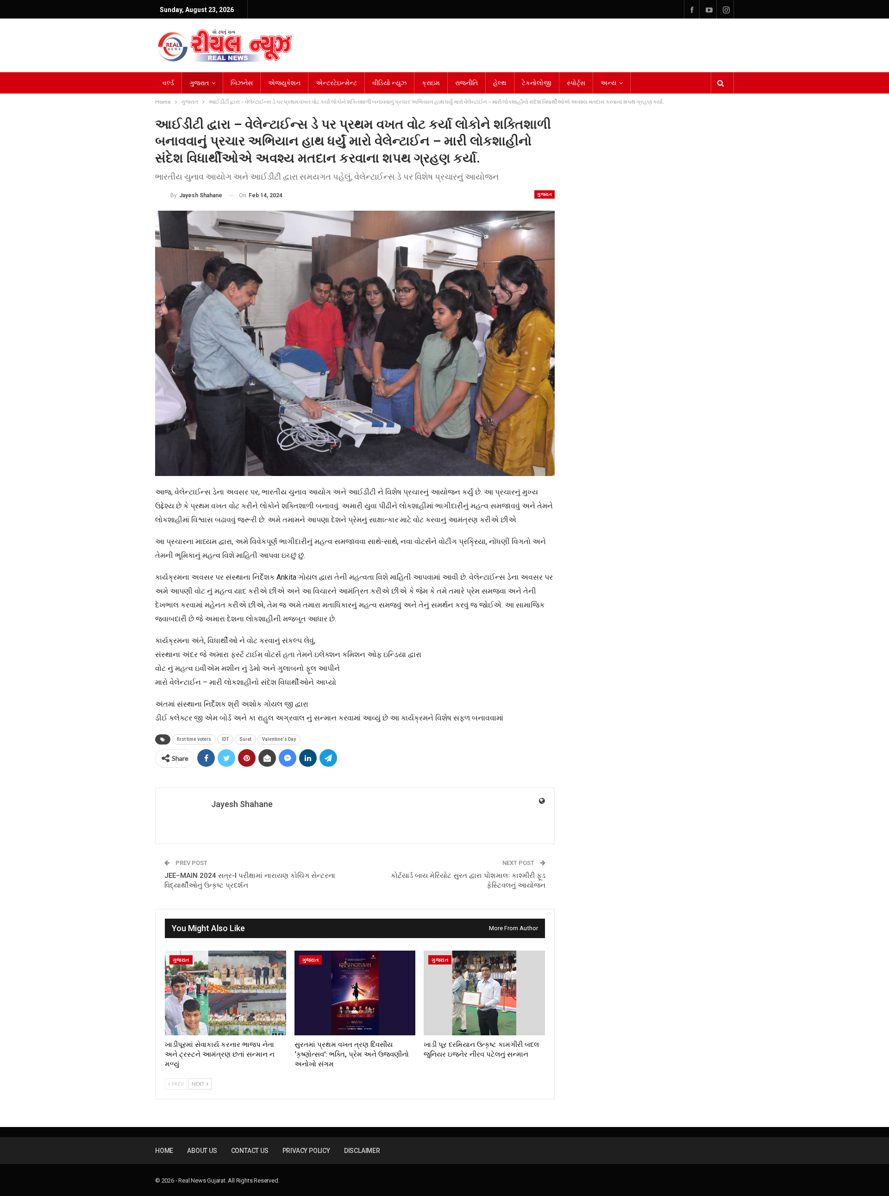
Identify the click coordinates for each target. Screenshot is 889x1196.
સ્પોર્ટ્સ (576, 83)
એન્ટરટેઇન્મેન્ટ (336, 83)
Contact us (250, 1150)
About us (202, 1150)
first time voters (194, 739)
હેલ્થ (500, 83)
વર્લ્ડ (168, 83)
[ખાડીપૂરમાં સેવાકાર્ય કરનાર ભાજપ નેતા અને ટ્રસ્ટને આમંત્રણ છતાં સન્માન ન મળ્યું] (225, 993)
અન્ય (608, 83)
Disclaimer (362, 1150)
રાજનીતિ (466, 83)
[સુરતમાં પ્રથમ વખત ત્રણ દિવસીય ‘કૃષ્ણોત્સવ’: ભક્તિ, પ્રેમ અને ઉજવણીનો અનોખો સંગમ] (355, 993)
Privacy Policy (306, 1150)
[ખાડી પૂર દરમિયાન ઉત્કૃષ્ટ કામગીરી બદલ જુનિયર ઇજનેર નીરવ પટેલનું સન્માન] (484, 993)
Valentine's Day (279, 739)
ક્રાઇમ (431, 83)
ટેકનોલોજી (536, 83)
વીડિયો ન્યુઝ (389, 83)
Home (164, 1150)
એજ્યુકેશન (284, 83)
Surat (245, 739)
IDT (225, 739)
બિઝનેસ (242, 83)
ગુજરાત (199, 83)
